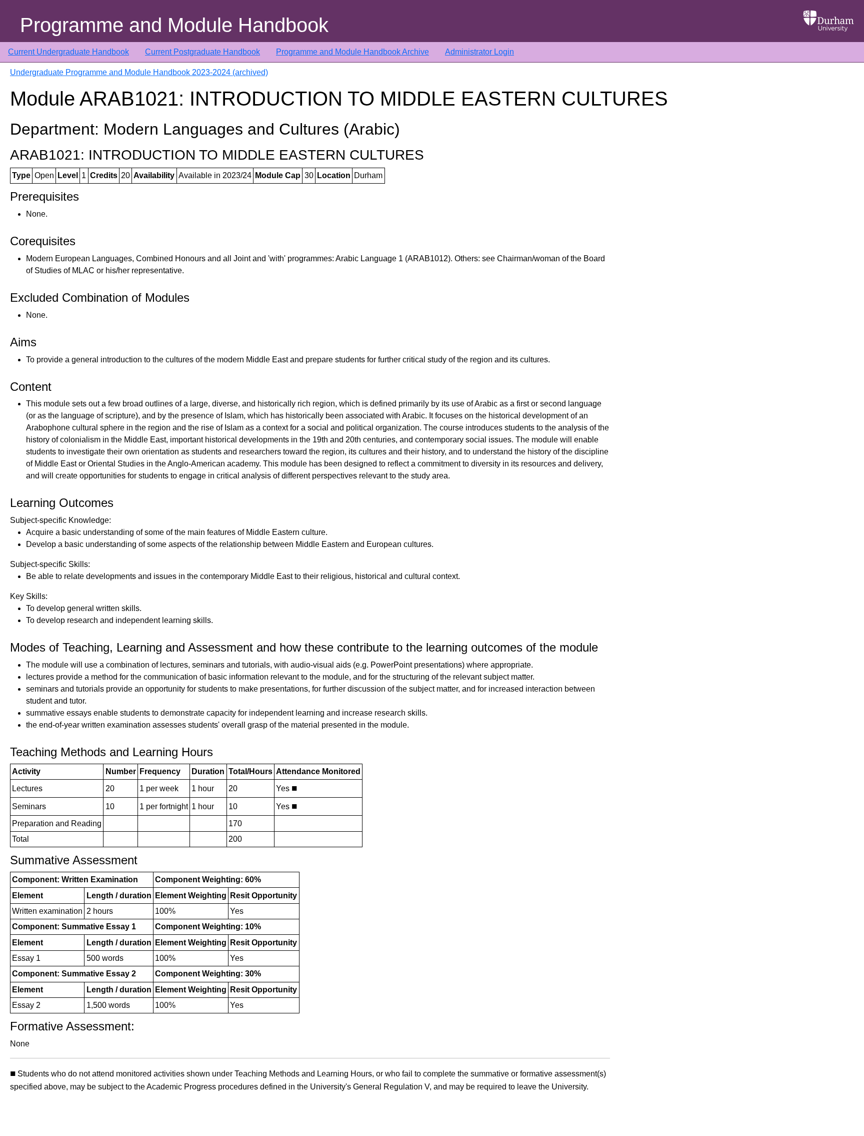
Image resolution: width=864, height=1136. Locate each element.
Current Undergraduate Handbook (68, 52)
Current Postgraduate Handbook (202, 52)
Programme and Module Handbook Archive (352, 52)
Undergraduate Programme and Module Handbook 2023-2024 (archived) (139, 72)
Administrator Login (479, 52)
